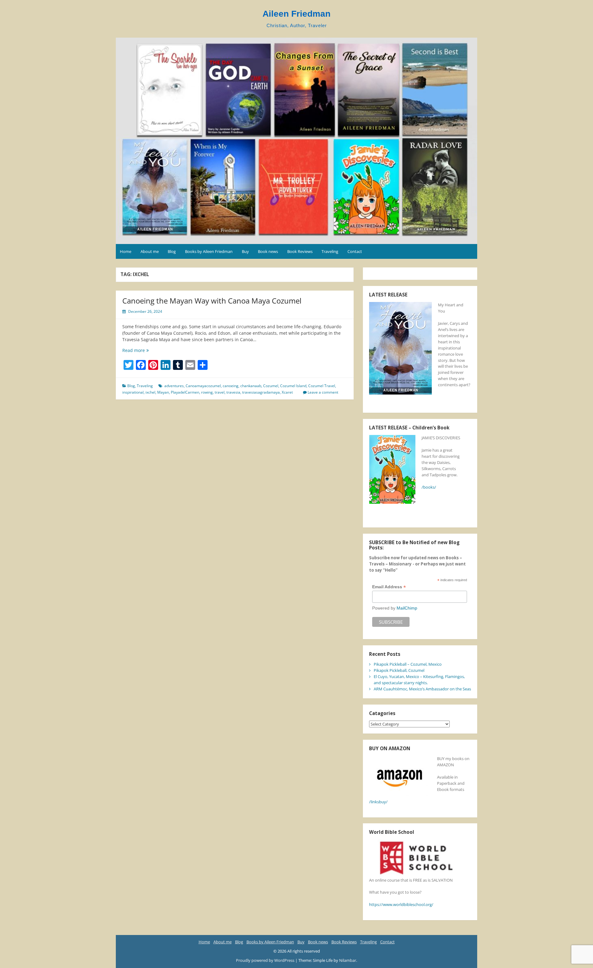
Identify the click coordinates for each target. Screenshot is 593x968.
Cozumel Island (293, 385)
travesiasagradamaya (261, 392)
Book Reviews (300, 251)
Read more (143, 350)
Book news (268, 251)
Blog (172, 251)
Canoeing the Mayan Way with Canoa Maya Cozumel (211, 301)
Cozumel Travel (321, 385)
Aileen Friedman (296, 14)
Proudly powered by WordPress (265, 960)
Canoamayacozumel (203, 385)
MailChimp (407, 608)
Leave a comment (323, 392)
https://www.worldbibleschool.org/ (401, 904)
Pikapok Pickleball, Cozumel (399, 670)
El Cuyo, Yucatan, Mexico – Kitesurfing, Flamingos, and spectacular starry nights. (419, 679)
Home (125, 251)
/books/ (429, 487)
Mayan (163, 392)
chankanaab (250, 385)
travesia (233, 392)
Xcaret (287, 392)
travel (220, 392)
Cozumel (270, 385)
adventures (174, 385)
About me (150, 251)
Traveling (330, 251)
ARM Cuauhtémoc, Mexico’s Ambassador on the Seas (422, 689)
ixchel (150, 392)
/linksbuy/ (378, 802)
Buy (245, 251)
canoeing (230, 385)
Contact (354, 251)
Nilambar (347, 960)
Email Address (389, 587)
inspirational (133, 392)
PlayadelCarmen (185, 392)
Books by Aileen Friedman (209, 251)
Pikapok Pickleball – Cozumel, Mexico (408, 664)
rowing (207, 392)
